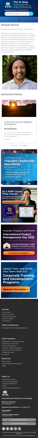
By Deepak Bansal (10, 129)
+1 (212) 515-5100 (7, 416)
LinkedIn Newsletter (10, 10)
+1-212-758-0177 (6, 404)
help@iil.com (6, 411)
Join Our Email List (22, 10)
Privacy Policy (7, 435)
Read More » (7, 139)
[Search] (31, 14)
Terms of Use (17, 435)
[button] (19, 19)
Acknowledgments (29, 435)
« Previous (14, 145)
